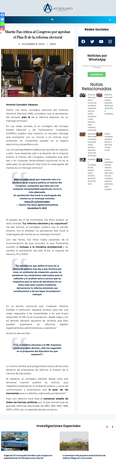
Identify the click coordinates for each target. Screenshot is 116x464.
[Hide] (1, 33)
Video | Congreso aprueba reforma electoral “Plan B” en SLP (109, 141)
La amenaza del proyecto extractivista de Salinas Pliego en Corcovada (84, 456)
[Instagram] (2, 28)
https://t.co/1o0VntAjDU (37, 201)
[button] (52, 19)
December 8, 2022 (37, 208)
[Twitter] (2, 19)
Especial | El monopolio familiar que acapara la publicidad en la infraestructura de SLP (28, 456)
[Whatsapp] (2, 24)
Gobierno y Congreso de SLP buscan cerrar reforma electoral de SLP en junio (92, 171)
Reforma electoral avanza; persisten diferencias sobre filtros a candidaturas (110, 104)
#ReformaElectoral (24, 179)
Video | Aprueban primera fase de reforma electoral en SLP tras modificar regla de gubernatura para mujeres (110, 174)
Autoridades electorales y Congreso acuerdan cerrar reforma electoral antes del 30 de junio (93, 144)
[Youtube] (101, 42)
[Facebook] (2, 15)
